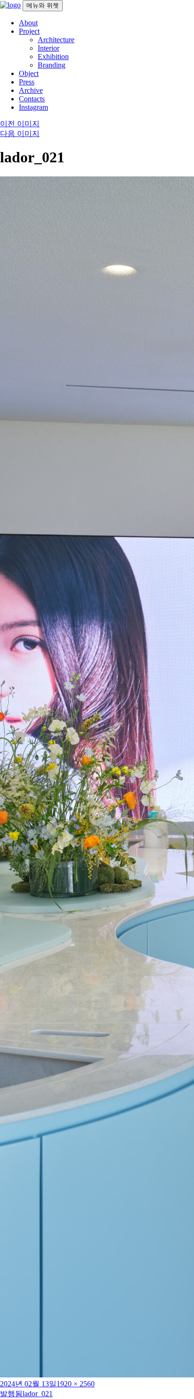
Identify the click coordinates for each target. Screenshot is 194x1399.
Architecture (56, 40)
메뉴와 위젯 (42, 5)
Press (26, 82)
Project (29, 31)
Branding (51, 65)
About (28, 23)
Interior (48, 48)
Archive (31, 90)
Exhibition (53, 57)
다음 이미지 (20, 133)
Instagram (33, 107)
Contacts (32, 99)
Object (29, 73)
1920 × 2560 (76, 1384)
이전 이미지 (20, 124)
